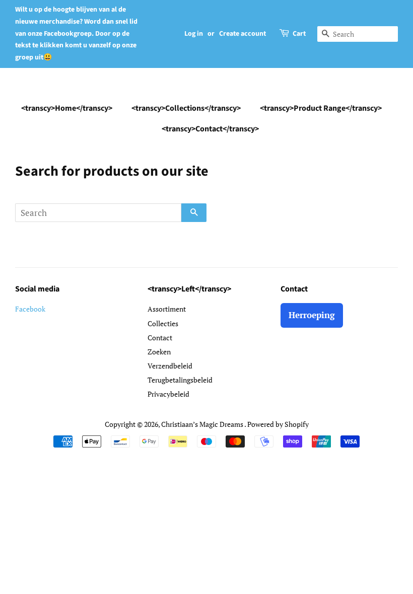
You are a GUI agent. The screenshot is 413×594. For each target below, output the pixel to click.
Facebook (30, 309)
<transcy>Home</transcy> (66, 108)
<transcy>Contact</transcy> (210, 128)
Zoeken (159, 351)
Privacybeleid (168, 394)
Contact (160, 337)
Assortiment (167, 309)
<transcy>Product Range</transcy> (321, 108)
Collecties (163, 323)
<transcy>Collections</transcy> (186, 108)
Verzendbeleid (170, 365)
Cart (299, 34)
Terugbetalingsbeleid (180, 380)
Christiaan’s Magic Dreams (202, 424)
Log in (193, 34)
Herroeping (312, 315)
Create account (242, 34)
